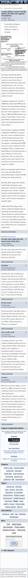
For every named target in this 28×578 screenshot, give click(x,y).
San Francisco (18, 474)
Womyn (20, 507)
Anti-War (18, 487)
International (19, 479)
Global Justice (19, 495)
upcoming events (21, 459)
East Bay (18, 471)
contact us (20, 452)
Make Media (16, 524)
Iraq (16, 514)
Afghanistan (13, 517)
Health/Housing (19, 498)
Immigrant (8, 501)
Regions (4, 464)
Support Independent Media (12, 428)
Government (7, 498)
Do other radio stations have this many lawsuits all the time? (12, 240)
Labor (21, 501)
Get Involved (8, 527)
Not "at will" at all (7, 332)
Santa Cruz (18, 476)
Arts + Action (10, 489)
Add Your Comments (8, 231)
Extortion (4, 265)
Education (9, 492)
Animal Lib (10, 487)
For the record (6, 303)
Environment (8, 495)
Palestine (22, 514)
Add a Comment (7, 262)
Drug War (19, 489)
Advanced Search (14, 545)
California (7, 479)
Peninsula (9, 476)
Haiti (12, 514)
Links (14, 533)
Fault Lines (21, 530)
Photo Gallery (20, 527)
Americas (5, 514)
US (13, 479)
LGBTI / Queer (8, 504)
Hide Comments (11, 236)
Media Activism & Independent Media (13, 8)
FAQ (8, 524)
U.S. (2, 8)
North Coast (8, 468)
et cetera (4, 377)
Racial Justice (10, 507)
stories (10, 459)
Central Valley (19, 468)
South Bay (8, 474)
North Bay (10, 471)
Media (15, 501)
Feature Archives (9, 530)
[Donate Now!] (14, 440)
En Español (18, 492)
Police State (20, 504)
